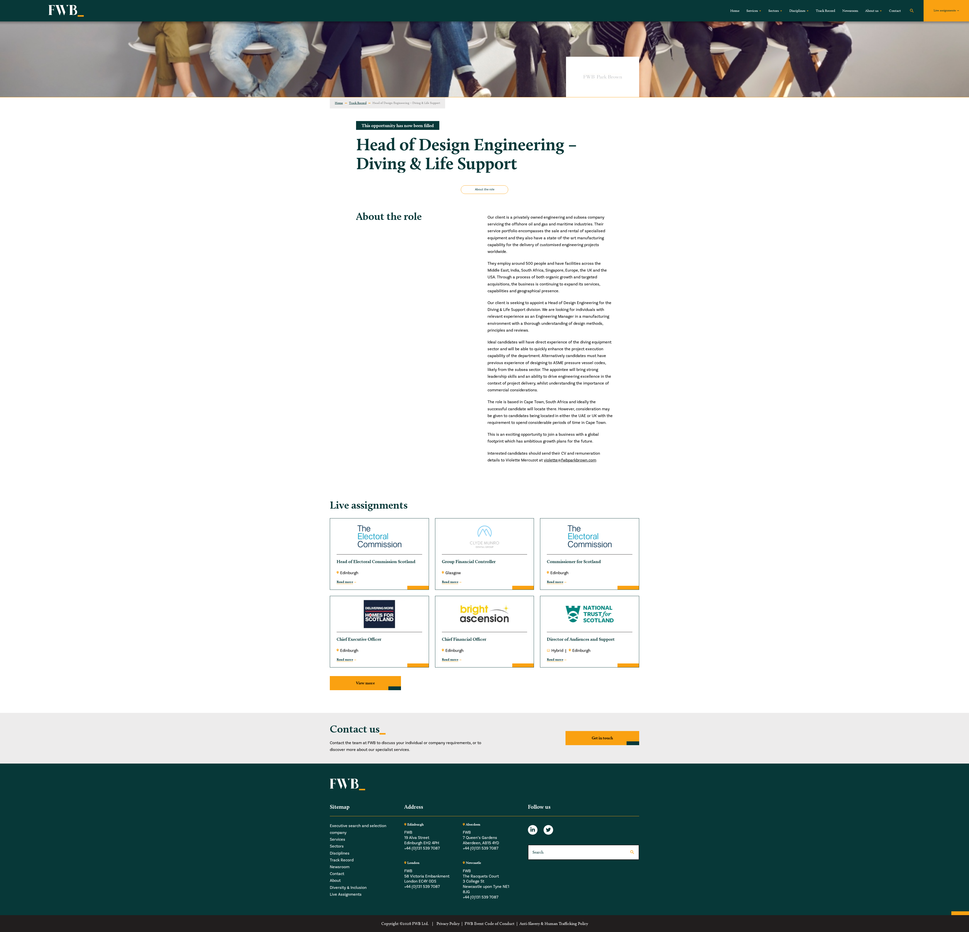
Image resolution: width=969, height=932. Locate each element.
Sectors (773, 11)
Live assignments (945, 10)
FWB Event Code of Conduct (490, 923)
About (335, 880)
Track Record (825, 11)
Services (752, 11)
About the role (484, 189)
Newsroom (850, 11)
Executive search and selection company (358, 829)
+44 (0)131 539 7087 (422, 848)
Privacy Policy (448, 923)
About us (871, 11)
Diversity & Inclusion (348, 887)
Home (734, 11)
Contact (895, 11)
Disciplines (797, 11)
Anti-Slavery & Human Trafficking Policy (554, 923)
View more (365, 683)
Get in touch (602, 738)
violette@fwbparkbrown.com (570, 460)
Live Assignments (346, 894)
